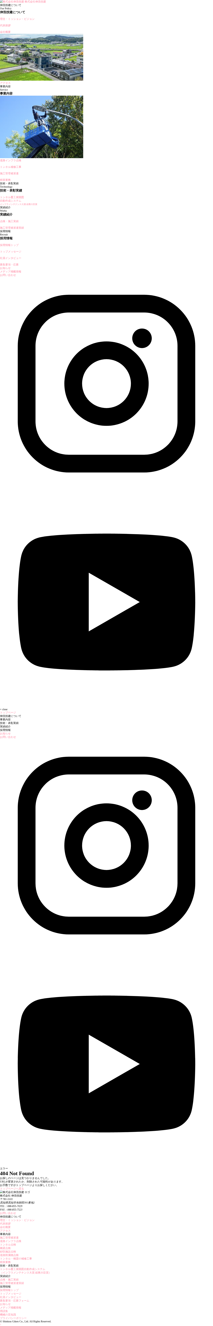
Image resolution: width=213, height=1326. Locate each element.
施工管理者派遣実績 (12, 1283)
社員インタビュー (10, 1297)
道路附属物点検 (9, 1255)
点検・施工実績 (9, 1279)
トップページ (8, 712)
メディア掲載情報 (10, 271)
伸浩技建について (10, 716)
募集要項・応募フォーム (14, 1300)
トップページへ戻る (12, 1188)
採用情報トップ (9, 1290)
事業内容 (5, 719)
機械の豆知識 (8, 1314)
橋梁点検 (5, 1248)
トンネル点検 (8, 1244)
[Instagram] (106, 489)
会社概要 (5, 1227)
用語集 (4, 1311)
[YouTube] (106, 703)
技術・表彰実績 (9, 723)
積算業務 (5, 1262)
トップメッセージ (10, 1293)
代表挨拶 (5, 1223)
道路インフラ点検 (10, 1241)
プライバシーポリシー (13, 1318)
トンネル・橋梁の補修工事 (16, 1258)
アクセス (5, 1230)
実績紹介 (5, 726)
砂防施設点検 (8, 1251)
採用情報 (5, 730)
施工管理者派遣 (9, 1237)
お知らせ (5, 268)
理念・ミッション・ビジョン (17, 1220)
